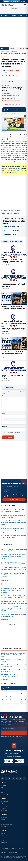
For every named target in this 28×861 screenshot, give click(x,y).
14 (17, 699)
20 (14, 702)
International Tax (5, 794)
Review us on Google (10, 234)
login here (20, 171)
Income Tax (7, 15)
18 (6, 702)
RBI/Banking (4, 806)
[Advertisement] (14, 32)
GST (4, 213)
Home (2, 15)
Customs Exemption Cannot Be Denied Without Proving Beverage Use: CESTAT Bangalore (12, 530)
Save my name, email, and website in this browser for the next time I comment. (13, 433)
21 (17, 702)
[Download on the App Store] (19, 761)
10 (2, 699)
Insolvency (3, 808)
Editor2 (5, 70)
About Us (3, 833)
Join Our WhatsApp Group (12, 226)
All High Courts (6, 104)
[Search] (26, 15)
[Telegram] (24, 778)
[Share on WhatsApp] (13, 75)
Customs (3, 790)
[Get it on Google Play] (9, 761)
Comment (5, 396)
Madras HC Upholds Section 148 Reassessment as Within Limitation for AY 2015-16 (13, 522)
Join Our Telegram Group (12, 230)
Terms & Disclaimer (12, 852)
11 (6, 699)
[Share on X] (6, 75)
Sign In (23, 1)
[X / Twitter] (6, 778)
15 (21, 699)
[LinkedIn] (13, 778)
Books (7, 1)
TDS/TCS (3, 792)
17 (2, 702)
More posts (4, 541)
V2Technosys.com (5, 850)
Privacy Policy (4, 852)
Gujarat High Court (15, 104)
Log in (13, 114)
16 (25, 699)
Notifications (4, 817)
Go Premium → (14, 499)
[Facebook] (2, 778)
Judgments (3, 822)
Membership (4, 842)
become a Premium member (11, 168)
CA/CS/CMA (4, 810)
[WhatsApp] (20, 778)
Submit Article (4, 835)
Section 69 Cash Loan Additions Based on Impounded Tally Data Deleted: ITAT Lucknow (13, 608)
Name (4, 413)
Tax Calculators (4, 826)
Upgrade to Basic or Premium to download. (14, 110)
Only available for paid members (12, 95)
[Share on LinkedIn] (9, 75)
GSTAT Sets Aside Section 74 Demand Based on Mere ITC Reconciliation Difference (12, 590)
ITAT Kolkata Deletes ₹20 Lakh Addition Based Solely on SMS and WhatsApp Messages (12, 575)
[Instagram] (17, 778)
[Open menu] (25, 5)
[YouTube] (9, 778)
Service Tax (20, 15)
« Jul (2, 710)
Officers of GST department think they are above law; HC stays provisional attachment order (13, 62)
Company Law (4, 801)
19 (10, 702)
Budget (14, 15)
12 (10, 699)
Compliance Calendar (6, 824)
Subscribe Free (7, 733)
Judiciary (14, 51)
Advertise (3, 838)
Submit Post (16, 1)
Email (4, 420)
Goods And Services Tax (15, 210)
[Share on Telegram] (16, 75)
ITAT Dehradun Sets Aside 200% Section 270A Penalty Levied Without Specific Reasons (13, 556)
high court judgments (13, 213)
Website (4, 426)
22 (21, 702)
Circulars (3, 819)
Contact (3, 840)
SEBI (2, 803)
